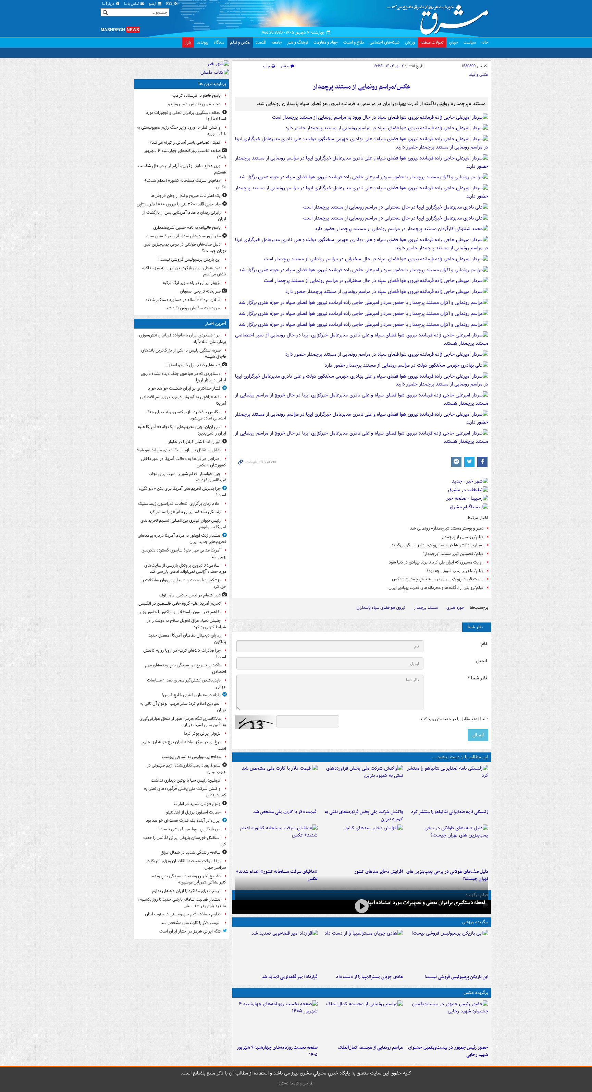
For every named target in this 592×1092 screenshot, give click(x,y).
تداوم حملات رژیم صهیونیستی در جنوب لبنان (183, 914)
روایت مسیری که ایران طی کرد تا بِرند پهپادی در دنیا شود (436, 562)
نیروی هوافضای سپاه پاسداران (381, 607)
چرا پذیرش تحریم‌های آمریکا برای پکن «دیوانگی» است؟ (182, 491)
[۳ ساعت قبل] (361, 785)
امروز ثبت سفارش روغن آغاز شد (193, 308)
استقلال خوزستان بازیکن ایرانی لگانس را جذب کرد (184, 840)
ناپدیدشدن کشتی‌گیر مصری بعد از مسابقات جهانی (186, 683)
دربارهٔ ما (108, 4)
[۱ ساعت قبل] (447, 785)
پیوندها (202, 42)
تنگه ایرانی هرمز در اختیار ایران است (190, 931)
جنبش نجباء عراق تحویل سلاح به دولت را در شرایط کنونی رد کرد (186, 623)
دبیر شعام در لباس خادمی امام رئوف (190, 595)
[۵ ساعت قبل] (447, 1021)
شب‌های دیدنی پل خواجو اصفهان (192, 365)
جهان (453, 42)
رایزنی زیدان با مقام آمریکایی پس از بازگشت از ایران (184, 215)
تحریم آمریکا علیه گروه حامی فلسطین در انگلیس (179, 603)
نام (484, 644)
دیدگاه (219, 42)
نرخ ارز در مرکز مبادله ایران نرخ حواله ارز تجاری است (183, 745)
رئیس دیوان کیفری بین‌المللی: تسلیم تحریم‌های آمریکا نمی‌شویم (183, 523)
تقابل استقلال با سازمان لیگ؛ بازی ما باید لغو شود (179, 450)
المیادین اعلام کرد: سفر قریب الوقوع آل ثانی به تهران (183, 706)
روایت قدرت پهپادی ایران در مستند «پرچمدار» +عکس (437, 579)
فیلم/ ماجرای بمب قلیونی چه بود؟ (455, 571)
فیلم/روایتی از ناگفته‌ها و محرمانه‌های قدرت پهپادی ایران (435, 587)
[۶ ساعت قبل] (447, 845)
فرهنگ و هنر (297, 42)
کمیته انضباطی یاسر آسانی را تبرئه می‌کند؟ (185, 142)
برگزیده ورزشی (475, 922)
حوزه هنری (455, 607)
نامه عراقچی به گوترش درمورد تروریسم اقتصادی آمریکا (183, 400)
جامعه (277, 42)
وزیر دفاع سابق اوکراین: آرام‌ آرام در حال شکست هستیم (182, 169)
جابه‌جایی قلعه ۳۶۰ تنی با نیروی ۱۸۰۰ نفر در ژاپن (179, 204)
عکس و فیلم (240, 42)
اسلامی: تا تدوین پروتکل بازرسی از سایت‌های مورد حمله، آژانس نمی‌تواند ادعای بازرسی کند (185, 568)
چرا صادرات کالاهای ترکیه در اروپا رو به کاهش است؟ (184, 653)
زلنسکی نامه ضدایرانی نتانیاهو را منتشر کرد (449, 812)
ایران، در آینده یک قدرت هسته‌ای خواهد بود (183, 820)
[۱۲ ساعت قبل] (276, 845)
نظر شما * (477, 678)
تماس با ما (132, 4)
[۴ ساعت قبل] (276, 785)
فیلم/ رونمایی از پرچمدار (462, 537)
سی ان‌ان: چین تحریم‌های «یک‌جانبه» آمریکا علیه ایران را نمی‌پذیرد (182, 430)
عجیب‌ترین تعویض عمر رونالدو (194, 104)
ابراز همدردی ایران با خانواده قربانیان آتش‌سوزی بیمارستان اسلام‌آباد (182, 338)
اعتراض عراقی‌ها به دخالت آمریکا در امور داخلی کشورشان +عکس (183, 461)
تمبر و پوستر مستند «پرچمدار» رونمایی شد (446, 528)
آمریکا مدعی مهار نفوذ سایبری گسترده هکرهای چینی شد (183, 553)
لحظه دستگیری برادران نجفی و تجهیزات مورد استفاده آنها (426, 902)
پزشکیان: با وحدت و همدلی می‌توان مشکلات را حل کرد (183, 583)
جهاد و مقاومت (325, 42)
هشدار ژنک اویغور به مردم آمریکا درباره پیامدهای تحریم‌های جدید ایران (182, 538)
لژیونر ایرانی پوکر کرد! (202, 733)
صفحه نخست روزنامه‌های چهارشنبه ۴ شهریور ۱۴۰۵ (277, 1051)
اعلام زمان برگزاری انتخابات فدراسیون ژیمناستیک (179, 503)
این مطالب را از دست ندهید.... (460, 757)
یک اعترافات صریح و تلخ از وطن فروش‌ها (185, 195)
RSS (169, 4)
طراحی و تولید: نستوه (296, 1083)
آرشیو (153, 4)
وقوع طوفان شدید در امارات (197, 803)
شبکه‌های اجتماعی (384, 42)
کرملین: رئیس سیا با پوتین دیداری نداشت (186, 780)
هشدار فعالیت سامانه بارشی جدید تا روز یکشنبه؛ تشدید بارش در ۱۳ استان (182, 902)
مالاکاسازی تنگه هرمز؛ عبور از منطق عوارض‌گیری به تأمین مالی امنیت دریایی (182, 721)
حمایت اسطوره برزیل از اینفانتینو (193, 812)
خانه (485, 42)
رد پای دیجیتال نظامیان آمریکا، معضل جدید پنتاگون (187, 638)
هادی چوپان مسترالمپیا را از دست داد (369, 977)
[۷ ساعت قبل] (361, 845)
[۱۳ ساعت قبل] (276, 1021)
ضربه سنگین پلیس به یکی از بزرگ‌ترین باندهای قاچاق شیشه (183, 353)
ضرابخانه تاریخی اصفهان (200, 291)
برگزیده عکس (476, 992)
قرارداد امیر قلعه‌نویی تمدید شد (289, 977)
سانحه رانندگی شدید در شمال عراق (191, 852)
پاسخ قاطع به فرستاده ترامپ (196, 95)
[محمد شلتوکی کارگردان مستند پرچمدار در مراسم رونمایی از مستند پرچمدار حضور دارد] (401, 230)
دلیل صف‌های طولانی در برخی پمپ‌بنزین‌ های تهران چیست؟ (185, 247)
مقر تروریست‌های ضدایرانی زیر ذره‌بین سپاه (183, 236)
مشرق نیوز (439, 17)
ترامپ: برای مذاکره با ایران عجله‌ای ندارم (186, 891)
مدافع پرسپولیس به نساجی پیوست (191, 756)
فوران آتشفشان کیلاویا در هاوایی (193, 442)
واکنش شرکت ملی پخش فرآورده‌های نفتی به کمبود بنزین (364, 815)
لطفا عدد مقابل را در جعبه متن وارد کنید (454, 719)
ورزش (410, 42)
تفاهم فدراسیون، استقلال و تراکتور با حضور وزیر (180, 612)
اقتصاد (261, 42)
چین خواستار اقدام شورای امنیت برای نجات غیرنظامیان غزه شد (187, 477)
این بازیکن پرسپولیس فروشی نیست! (456, 977)
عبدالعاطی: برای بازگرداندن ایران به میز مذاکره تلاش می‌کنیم (184, 271)
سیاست (470, 42)
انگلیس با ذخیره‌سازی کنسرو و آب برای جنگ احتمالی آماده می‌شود (186, 415)
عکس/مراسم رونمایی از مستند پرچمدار (361, 87)
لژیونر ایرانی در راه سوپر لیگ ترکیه (192, 283)
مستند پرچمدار (426, 607)
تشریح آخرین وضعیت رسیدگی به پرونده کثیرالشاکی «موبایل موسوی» (189, 879)
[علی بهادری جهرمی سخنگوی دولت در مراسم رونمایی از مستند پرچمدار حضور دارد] (406, 366)
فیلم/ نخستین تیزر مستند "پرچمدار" (453, 553)
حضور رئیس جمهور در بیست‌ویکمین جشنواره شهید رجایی (448, 1051)
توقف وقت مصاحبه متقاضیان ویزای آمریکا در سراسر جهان (186, 864)
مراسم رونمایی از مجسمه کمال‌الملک (370, 1048)
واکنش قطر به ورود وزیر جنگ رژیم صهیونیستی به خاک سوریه (181, 130)
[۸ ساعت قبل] (276, 950)
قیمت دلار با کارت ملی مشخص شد (285, 812)
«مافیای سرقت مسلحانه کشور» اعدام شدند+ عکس (185, 183)
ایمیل (481, 661)
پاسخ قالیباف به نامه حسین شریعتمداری (187, 227)
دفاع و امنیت (353, 42)
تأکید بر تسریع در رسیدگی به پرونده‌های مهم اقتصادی (185, 668)
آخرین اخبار (215, 323)
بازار (188, 42)
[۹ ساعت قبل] (361, 906)
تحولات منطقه (432, 42)
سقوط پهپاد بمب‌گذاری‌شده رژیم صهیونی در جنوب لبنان (186, 768)
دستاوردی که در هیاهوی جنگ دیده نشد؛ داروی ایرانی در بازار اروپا (183, 376)
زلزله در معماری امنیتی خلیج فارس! (191, 695)
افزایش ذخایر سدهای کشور (378, 872)
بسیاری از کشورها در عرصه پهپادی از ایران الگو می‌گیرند (437, 545)
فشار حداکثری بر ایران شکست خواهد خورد (184, 388)
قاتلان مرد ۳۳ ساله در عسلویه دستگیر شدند (183, 300)
